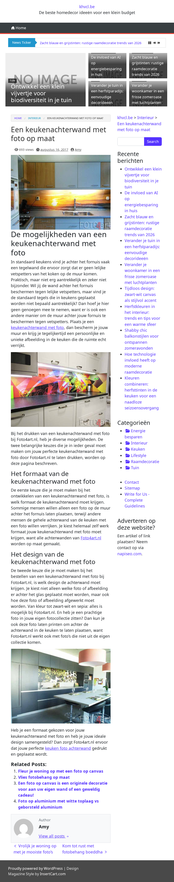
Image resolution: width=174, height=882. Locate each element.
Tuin (12, 80)
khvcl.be (87, 6)
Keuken (138, 449)
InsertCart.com (53, 873)
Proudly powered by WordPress (35, 868)
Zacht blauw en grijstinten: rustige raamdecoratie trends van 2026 (90, 43)
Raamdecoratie (145, 461)
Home (20, 27)
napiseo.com (129, 553)
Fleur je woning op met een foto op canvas (60, 771)
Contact (132, 482)
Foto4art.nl (91, 538)
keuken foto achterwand (68, 748)
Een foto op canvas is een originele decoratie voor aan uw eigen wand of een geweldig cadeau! (62, 789)
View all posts (52, 836)
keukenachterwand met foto (37, 327)
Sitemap (132, 488)
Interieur (34, 118)
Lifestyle (138, 455)
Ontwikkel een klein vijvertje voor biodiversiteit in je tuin (41, 93)
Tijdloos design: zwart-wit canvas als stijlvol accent (140, 294)
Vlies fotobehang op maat (44, 777)
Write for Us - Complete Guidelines (137, 500)
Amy (78, 149)
